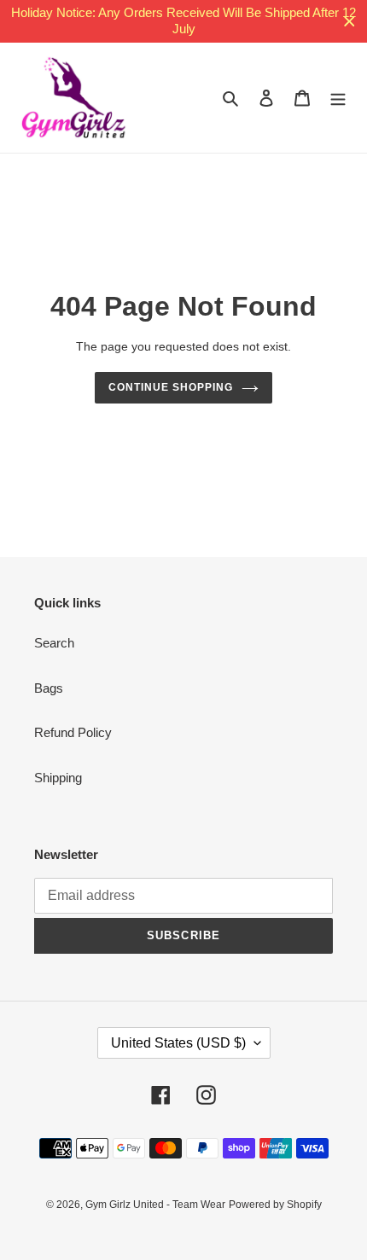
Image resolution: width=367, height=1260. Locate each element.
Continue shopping (170, 387)
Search (54, 643)
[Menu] (338, 97)
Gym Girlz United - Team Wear (155, 1205)
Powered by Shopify (275, 1205)
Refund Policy (73, 732)
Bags (48, 688)
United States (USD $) (178, 1043)
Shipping (58, 777)
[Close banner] (349, 22)
